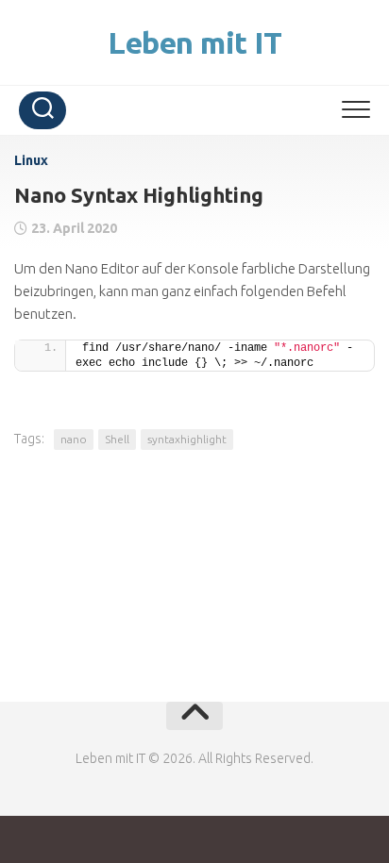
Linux (31, 160)
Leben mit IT (194, 42)
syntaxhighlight (187, 439)
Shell (117, 439)
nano (73, 439)
